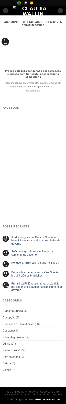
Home (9, 392)
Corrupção (9, 317)
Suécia (7, 363)
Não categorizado (13, 337)
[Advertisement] (33, 187)
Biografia (21, 392)
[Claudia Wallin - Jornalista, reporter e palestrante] (33, 10)
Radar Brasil (10, 350)
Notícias (25, 394)
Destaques (9, 330)
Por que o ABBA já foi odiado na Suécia (35, 262)
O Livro (33, 392)
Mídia (46, 394)
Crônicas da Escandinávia (18, 324)
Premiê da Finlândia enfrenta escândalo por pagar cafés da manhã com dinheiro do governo (37, 286)
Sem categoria (11, 356)
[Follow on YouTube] (47, 3)
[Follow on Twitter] (44, 3)
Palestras (11, 394)
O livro (6, 343)
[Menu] (5, 10)
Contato (57, 394)
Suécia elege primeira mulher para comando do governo (32, 253)
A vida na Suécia (13, 310)
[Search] (60, 10)
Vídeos (7, 370)
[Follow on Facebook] (38, 3)
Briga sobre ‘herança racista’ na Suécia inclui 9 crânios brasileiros (34, 274)
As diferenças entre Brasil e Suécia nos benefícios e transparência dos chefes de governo (35, 240)
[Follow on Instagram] (41, 3)
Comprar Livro (49, 392)
